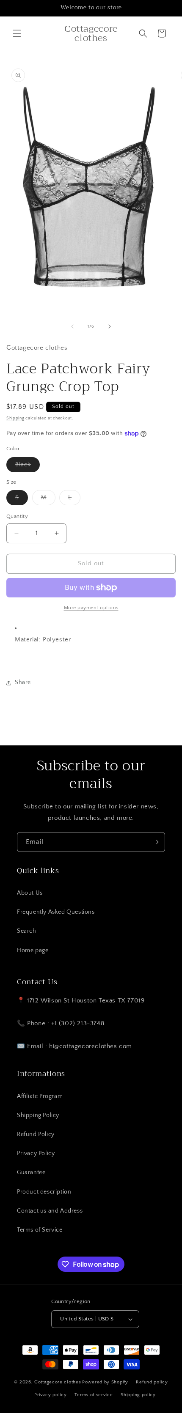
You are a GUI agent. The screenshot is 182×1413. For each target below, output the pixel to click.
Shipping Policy (38, 1115)
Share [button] (23, 682)
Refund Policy (36, 1134)
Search (26, 931)
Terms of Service (40, 1230)
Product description (44, 1191)
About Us (30, 893)
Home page (32, 950)
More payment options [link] (91, 608)
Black (27, 466)
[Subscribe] (155, 842)
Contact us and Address (50, 1211)
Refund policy (152, 1382)
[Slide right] (109, 326)
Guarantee (31, 1172)
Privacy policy (50, 1394)
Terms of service (93, 1394)
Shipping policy (138, 1394)
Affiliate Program (40, 1096)
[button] (17, 33)
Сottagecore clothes (57, 1381)
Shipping (15, 418)
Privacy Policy (36, 1153)
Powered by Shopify (105, 1381)
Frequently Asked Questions (56, 912)
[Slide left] (72, 326)
